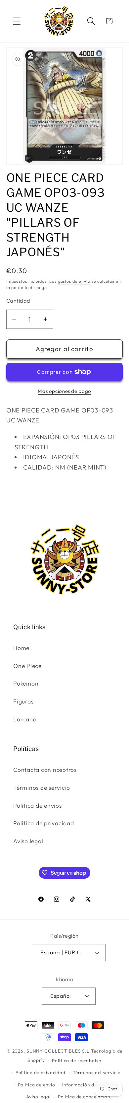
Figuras (23, 701)
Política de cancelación (84, 1097)
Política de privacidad (43, 823)
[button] (17, 21)
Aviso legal (28, 841)
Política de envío (36, 1085)
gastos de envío (74, 281)
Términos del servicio (97, 1072)
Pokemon (25, 683)
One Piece (27, 666)
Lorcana (24, 719)
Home (21, 648)
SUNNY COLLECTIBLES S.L (58, 1051)
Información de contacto (90, 1085)
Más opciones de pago (64, 391)
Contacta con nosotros (45, 769)
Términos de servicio (41, 787)
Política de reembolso (76, 1061)
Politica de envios (37, 805)
